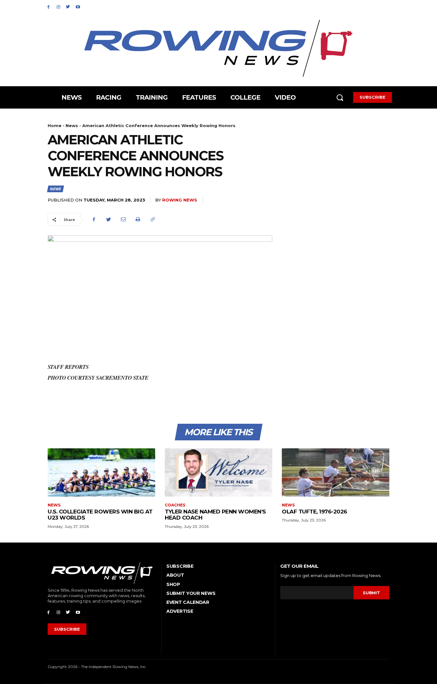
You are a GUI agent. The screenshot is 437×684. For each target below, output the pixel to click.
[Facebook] (48, 6)
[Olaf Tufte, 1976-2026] (335, 472)
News (72, 125)
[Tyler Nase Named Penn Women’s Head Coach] (218, 472)
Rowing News (179, 199)
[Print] (137, 219)
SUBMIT (371, 592)
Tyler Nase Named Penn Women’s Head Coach (215, 514)
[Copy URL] (152, 219)
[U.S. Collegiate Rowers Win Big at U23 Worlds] (101, 472)
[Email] (123, 219)
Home (54, 125)
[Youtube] (78, 6)
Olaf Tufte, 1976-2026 (314, 511)
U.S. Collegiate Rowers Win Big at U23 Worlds (100, 514)
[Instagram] (58, 6)
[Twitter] (68, 6)
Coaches (175, 505)
